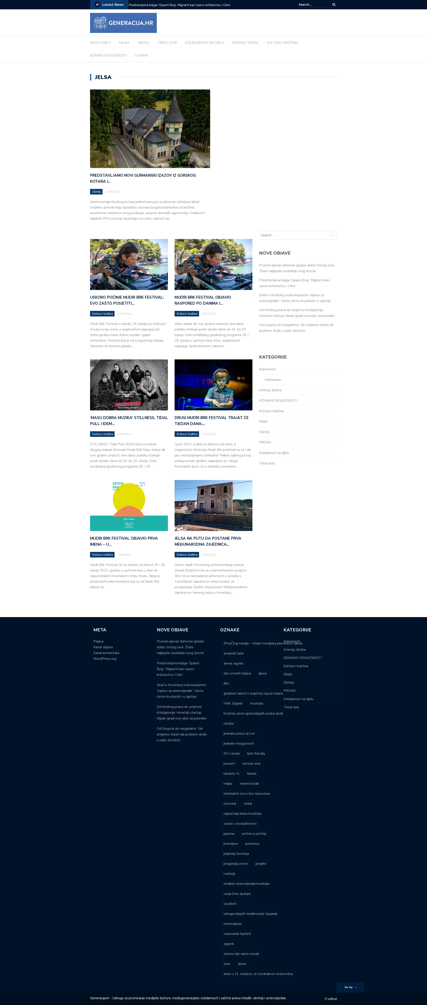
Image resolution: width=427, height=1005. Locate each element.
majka (228, 783)
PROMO (265, 442)
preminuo (252, 843)
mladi (248, 803)
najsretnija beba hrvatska (242, 813)
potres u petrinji (254, 833)
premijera (231, 843)
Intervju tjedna (270, 390)
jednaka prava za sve (239, 733)
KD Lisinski (232, 753)
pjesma (229, 833)
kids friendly (256, 753)
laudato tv (232, 773)
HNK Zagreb (233, 703)
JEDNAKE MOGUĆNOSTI (108, 55)
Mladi (263, 421)
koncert (229, 763)
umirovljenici (233, 924)
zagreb (229, 944)
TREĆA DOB (167, 43)
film (226, 683)
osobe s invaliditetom (240, 823)
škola (242, 964)
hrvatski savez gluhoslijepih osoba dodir (253, 713)
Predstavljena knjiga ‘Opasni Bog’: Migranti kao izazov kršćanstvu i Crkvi (179, 5)
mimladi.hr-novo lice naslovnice (247, 793)
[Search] (333, 5)
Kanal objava (103, 647)
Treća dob (267, 463)
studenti (230, 904)
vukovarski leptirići (237, 934)
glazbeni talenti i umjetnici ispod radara (253, 693)
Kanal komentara (106, 653)
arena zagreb (233, 663)
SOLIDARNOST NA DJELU (204, 43)
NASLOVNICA (100, 43)
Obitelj (96, 192)
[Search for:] (312, 5)
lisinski (251, 773)
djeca (262, 673)
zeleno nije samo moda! (241, 954)
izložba (229, 723)
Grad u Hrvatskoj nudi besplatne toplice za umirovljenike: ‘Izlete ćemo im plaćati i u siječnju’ (181, 691)
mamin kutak (249, 783)
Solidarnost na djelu (274, 453)
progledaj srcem (236, 863)
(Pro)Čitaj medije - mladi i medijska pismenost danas (263, 643)
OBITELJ (143, 43)
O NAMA (141, 55)
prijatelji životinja (236, 853)
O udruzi (331, 999)
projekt (261, 863)
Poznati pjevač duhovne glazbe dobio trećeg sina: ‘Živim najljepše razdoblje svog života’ (180, 647)
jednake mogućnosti (239, 743)
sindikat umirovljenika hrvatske (247, 883)
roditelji (229, 873)
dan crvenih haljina (237, 673)
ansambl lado (234, 653)
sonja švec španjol (237, 894)
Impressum (267, 369)
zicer (227, 964)
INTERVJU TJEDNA (245, 43)
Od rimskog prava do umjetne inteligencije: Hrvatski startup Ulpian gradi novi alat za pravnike (181, 713)
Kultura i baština (102, 314)
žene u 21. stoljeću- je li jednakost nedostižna (258, 974)
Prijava (98, 641)
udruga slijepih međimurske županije (251, 914)
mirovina (230, 803)
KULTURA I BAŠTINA (282, 43)
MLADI (124, 43)
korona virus (252, 763)
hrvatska (256, 703)
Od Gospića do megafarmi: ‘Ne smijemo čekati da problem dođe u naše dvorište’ (182, 734)
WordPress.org (104, 658)
